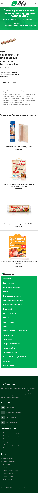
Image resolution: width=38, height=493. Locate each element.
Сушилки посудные (8, 439)
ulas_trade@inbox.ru (11, 422)
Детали (15, 83)
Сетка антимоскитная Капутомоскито (15, 331)
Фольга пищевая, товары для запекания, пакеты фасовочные (9, 74)
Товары (12, 19)
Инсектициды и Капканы (11, 287)
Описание (5, 83)
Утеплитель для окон (10, 352)
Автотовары (7, 279)
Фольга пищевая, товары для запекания (15, 433)
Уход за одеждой (8, 473)
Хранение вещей (8, 476)
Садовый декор (8, 322)
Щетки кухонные (8, 448)
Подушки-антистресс (10, 313)
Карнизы (6, 292)
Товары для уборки (19, 348)
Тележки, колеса (19, 335)
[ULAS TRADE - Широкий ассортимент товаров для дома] (19, 3)
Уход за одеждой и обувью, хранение (19, 357)
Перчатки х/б (7, 309)
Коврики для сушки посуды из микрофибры (16, 436)
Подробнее (19, 149)
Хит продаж (7, 361)
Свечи (5, 326)
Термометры (7, 339)
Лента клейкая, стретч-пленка (13, 300)
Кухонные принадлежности (25, 19)
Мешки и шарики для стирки (12, 305)
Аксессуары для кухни (9, 442)
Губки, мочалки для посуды (11, 445)
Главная (5, 19)
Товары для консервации (19, 344)
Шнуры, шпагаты (8, 365)
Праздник (6, 318)
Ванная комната (19, 283)
